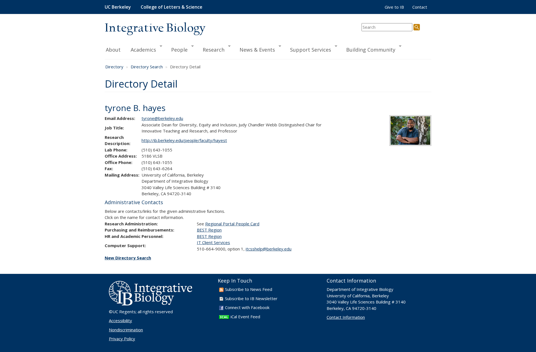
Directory (114, 66)
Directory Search (147, 66)
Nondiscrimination (126, 329)
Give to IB (394, 7)
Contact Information (346, 317)
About (113, 49)
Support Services (308, 49)
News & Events (254, 49)
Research (211, 49)
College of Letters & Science (171, 7)
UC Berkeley (118, 7)
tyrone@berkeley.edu (162, 118)
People (177, 49)
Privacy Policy (122, 338)
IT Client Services (213, 242)
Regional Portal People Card (232, 223)
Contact (419, 7)
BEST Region (209, 230)
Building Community (368, 49)
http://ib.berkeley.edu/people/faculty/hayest (184, 140)
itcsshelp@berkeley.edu (268, 249)
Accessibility (120, 320)
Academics (141, 49)
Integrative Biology (155, 28)
